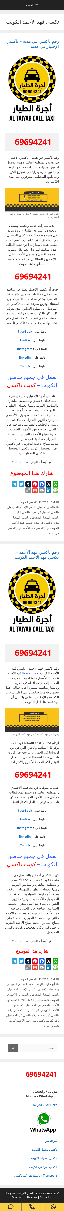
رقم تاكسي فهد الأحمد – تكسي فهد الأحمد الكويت (37, 554)
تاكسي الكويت (21, 512)
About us (32, 1197)
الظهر (31, 984)
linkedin (25, 357)
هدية (46, 1026)
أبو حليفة (49, 984)
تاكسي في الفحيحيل (38, 1005)
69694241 (33, 141)
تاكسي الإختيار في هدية (45, 512)
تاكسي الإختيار (46, 507)
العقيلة (23, 984)
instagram (24, 349)
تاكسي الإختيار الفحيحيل (22, 507)
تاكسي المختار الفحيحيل (44, 517)
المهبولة (13, 984)
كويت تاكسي (21, 385)
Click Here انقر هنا (45, 1105)
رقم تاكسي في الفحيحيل (21, 1015)
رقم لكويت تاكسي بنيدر (45, 1020)
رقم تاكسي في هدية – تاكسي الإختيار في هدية (32, 43)
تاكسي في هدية (42, 523)
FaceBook (25, 331)
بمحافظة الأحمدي (48, 989)
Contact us (46, 1197)
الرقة (40, 984)
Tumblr (24, 366)
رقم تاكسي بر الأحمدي (27, 1010)
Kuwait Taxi (20, 462)
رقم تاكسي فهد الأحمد (35, 528)
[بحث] (13, 1048)
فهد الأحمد (23, 1020)
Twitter (24, 340)
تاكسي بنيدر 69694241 (34, 1000)
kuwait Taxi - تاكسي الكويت (37, 502)
